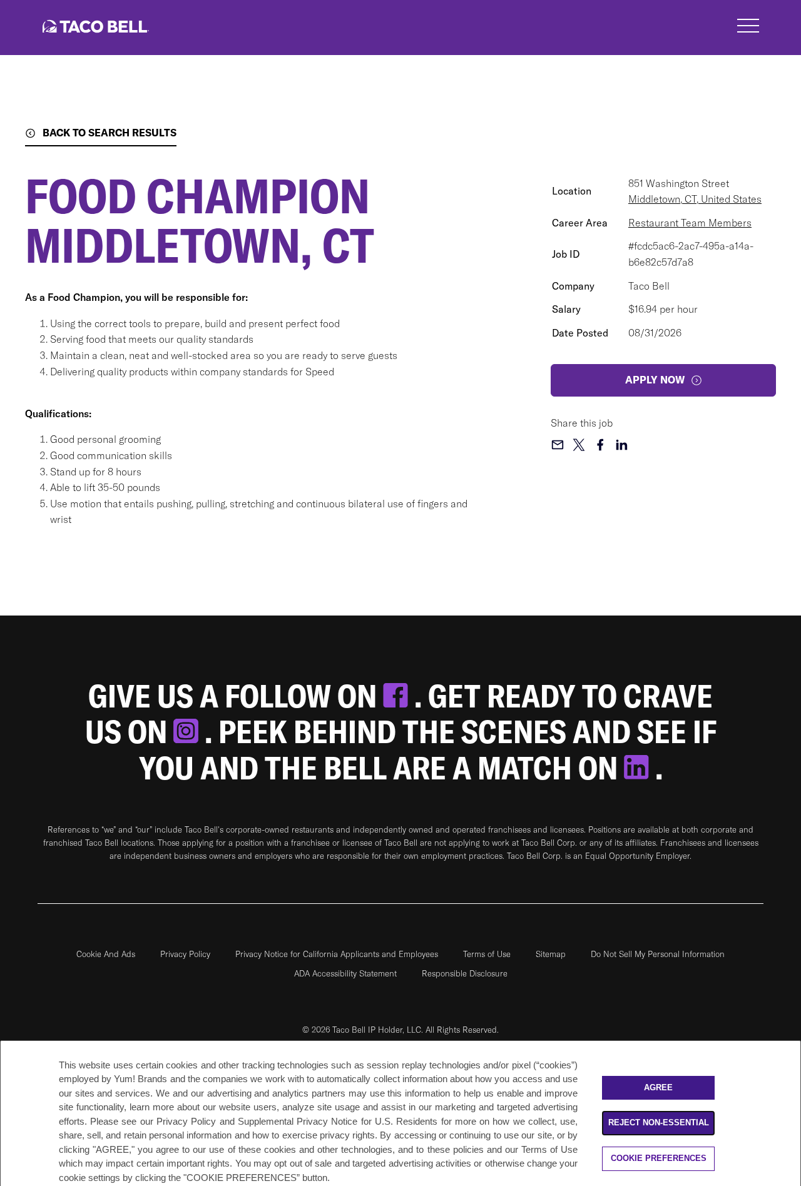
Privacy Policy (185, 954)
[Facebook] (398, 696)
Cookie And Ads (105, 954)
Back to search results (109, 132)
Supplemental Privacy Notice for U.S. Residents (337, 1121)
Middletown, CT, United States (695, 199)
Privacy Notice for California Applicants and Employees (336, 954)
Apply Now (655, 379)
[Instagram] (189, 731)
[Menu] (748, 27)
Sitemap (551, 954)
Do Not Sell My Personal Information (658, 954)
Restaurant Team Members (690, 222)
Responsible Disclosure (465, 973)
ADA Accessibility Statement (345, 973)
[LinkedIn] (639, 768)
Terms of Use (487, 954)
